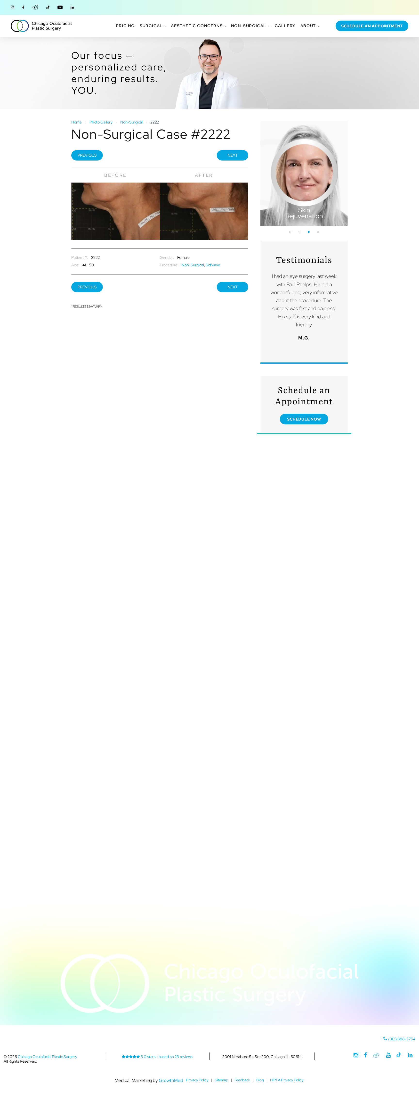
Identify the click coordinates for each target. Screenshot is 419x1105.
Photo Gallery (101, 122)
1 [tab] (290, 232)
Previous (87, 155)
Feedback (242, 1079)
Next (232, 155)
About (308, 25)
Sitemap (221, 1079)
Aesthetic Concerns (197, 25)
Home (76, 122)
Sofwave (213, 265)
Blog (260, 1079)
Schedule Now (304, 419)
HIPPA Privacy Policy (287, 1079)
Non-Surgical (249, 25)
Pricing (125, 25)
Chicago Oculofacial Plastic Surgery (41, 26)
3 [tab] (309, 232)
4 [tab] (318, 232)
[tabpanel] (304, 173)
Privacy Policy (197, 1079)
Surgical (152, 25)
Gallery (285, 25)
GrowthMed (171, 1080)
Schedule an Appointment (372, 26)
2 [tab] (299, 232)
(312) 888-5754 (401, 1039)
